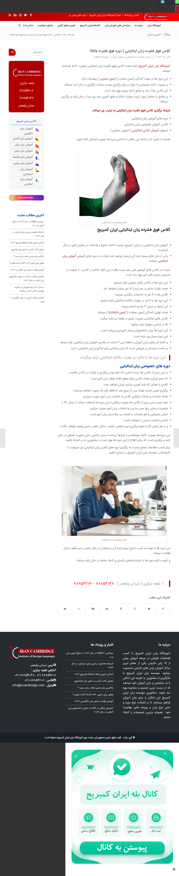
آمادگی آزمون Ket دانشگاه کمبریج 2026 (27, 243)
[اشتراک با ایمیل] (65, 609)
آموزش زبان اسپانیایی (26, 171)
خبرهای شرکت (118, 57)
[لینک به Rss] (9, 15)
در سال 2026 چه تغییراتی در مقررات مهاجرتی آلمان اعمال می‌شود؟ (29, 289)
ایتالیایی (130, 57)
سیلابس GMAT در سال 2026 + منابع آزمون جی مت (89, 655)
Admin (97, 57)
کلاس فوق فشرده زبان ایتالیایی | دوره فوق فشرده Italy (130, 51)
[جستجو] (18, 25)
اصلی (148, 57)
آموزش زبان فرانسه (23, 157)
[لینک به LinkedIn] (15, 15)
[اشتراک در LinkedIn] (107, 609)
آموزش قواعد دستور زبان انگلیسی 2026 (27, 270)
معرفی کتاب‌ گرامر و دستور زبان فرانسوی (27, 249)
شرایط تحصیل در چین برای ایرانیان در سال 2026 (92, 666)
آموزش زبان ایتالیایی (26, 181)
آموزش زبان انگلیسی (26, 131)
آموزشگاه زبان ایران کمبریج (154, 66)
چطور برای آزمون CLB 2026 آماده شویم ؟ (26, 263)
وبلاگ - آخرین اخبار (159, 34)
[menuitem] (171, 3)
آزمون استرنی (108, 78)
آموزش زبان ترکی (24, 145)
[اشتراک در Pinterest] (121, 609)
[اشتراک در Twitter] (149, 609)
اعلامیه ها (139, 57)
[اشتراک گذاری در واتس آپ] (135, 609)
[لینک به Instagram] (20, 15)
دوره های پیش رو (77, 15)
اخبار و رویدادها (131, 15)
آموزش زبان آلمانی (23, 138)
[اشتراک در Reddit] (79, 609)
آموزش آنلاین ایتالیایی (145, 130)
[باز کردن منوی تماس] (177, 9)
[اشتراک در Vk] (93, 609)
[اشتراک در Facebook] (163, 609)
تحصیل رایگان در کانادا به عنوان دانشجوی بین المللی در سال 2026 (26, 278)
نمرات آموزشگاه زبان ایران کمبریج (105, 15)
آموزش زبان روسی (23, 163)
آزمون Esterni (117, 312)
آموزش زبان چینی (23, 151)
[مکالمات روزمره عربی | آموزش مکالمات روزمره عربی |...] (176, 438)
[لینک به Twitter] (25, 15)
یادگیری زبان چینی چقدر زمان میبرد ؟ (28, 256)
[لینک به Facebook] (30, 15)
